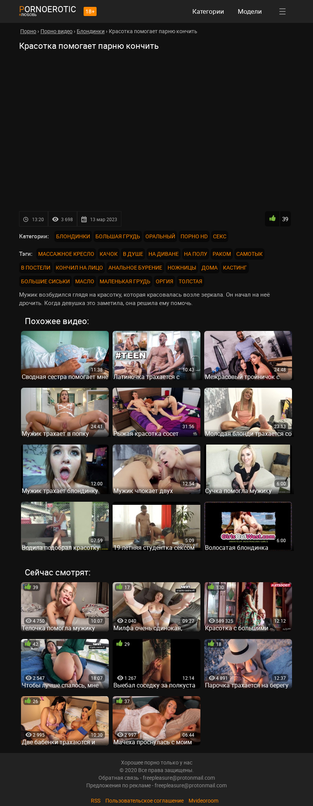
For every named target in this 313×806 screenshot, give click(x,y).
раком (222, 253)
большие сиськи (45, 281)
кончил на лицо (79, 267)
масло (84, 281)
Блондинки (73, 236)
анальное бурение (135, 267)
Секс (219, 236)
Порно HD (194, 236)
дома (210, 267)
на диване (163, 253)
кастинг (235, 267)
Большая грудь (117, 236)
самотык (249, 253)
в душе (133, 253)
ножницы (182, 267)
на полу (195, 253)
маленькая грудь (125, 281)
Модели (250, 11)
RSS (95, 800)
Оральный (160, 236)
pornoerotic (47, 8)
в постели (35, 267)
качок (109, 253)
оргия (164, 281)
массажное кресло (66, 253)
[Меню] (282, 11)
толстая (190, 281)
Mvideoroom (203, 800)
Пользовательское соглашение (144, 800)
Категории (208, 11)
